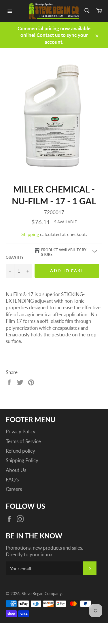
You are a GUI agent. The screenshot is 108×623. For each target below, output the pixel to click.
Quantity (15, 257)
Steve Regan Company (42, 593)
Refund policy (20, 451)
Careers (14, 489)
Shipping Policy (22, 460)
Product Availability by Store (63, 252)
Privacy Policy (20, 431)
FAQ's (12, 480)
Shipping (30, 234)
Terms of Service (23, 441)
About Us (16, 470)
